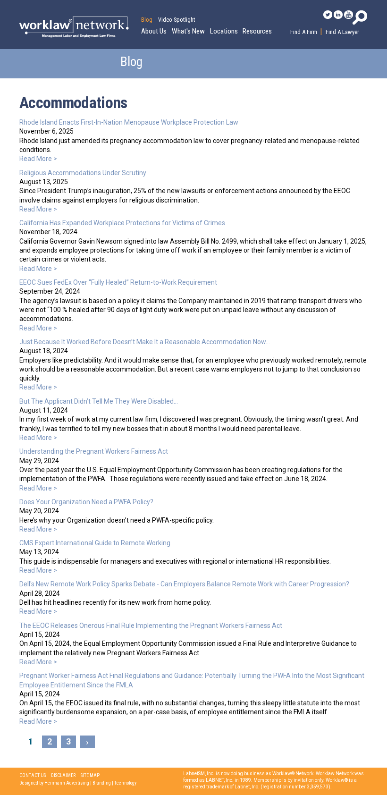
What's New (188, 31)
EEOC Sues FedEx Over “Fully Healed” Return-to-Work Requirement (118, 282)
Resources (257, 31)
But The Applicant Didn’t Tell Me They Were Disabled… (98, 401)
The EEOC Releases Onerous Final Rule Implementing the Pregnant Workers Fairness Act (150, 625)
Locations (224, 31)
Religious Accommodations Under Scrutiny (82, 173)
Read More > (38, 158)
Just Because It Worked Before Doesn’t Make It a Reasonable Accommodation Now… (144, 342)
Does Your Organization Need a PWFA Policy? (86, 502)
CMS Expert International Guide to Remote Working (94, 543)
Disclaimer (63, 775)
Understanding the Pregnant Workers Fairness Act (93, 451)
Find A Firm (303, 31)
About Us (154, 31)
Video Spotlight (176, 20)
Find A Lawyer (342, 31)
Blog (146, 20)
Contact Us (32, 775)
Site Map (90, 775)
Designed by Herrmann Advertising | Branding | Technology (77, 783)
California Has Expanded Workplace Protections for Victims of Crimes (122, 223)
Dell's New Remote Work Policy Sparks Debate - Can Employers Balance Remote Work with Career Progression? (184, 584)
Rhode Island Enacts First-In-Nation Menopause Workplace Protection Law (128, 122)
